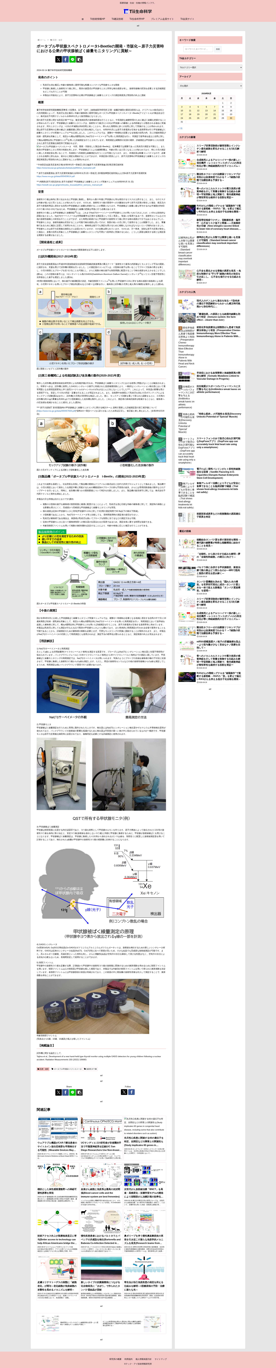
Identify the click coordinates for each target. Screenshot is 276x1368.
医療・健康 (44, 1069)
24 (182, 118)
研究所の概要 (115, 1359)
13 (206, 110)
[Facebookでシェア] (65, 59)
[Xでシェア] (58, 59)
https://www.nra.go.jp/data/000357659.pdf (56, 411)
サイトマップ (161, 1359)
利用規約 (128, 1359)
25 (190, 118)
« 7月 (180, 128)
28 (214, 118)
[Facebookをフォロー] (131, 1092)
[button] (79, 59)
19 (198, 114)
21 (214, 114)
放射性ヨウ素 (91, 1069)
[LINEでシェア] (72, 59)
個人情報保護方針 (144, 1359)
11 (190, 110)
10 (182, 110)
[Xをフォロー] (124, 1092)
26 (198, 118)
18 (190, 114)
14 (214, 110)
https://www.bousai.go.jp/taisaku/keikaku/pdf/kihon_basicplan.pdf (66, 168)
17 (182, 114)
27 (206, 118)
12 (198, 110)
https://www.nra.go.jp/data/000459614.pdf (56, 176)
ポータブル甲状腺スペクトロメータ (68, 1069)
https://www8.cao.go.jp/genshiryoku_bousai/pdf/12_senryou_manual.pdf (69, 185)
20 (206, 114)
